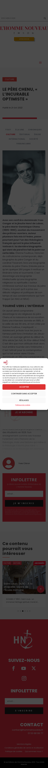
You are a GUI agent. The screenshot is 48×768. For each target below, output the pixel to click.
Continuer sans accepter (24, 393)
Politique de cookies (22, 405)
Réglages (24, 400)
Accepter (24, 387)
